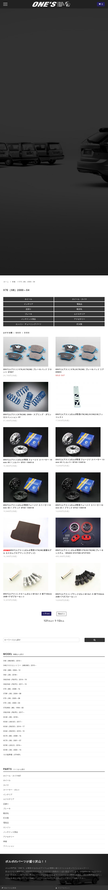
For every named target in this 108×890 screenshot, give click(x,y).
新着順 (27, 333)
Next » (61, 614)
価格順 (18, 333)
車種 (13, 282)
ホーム (6, 282)
